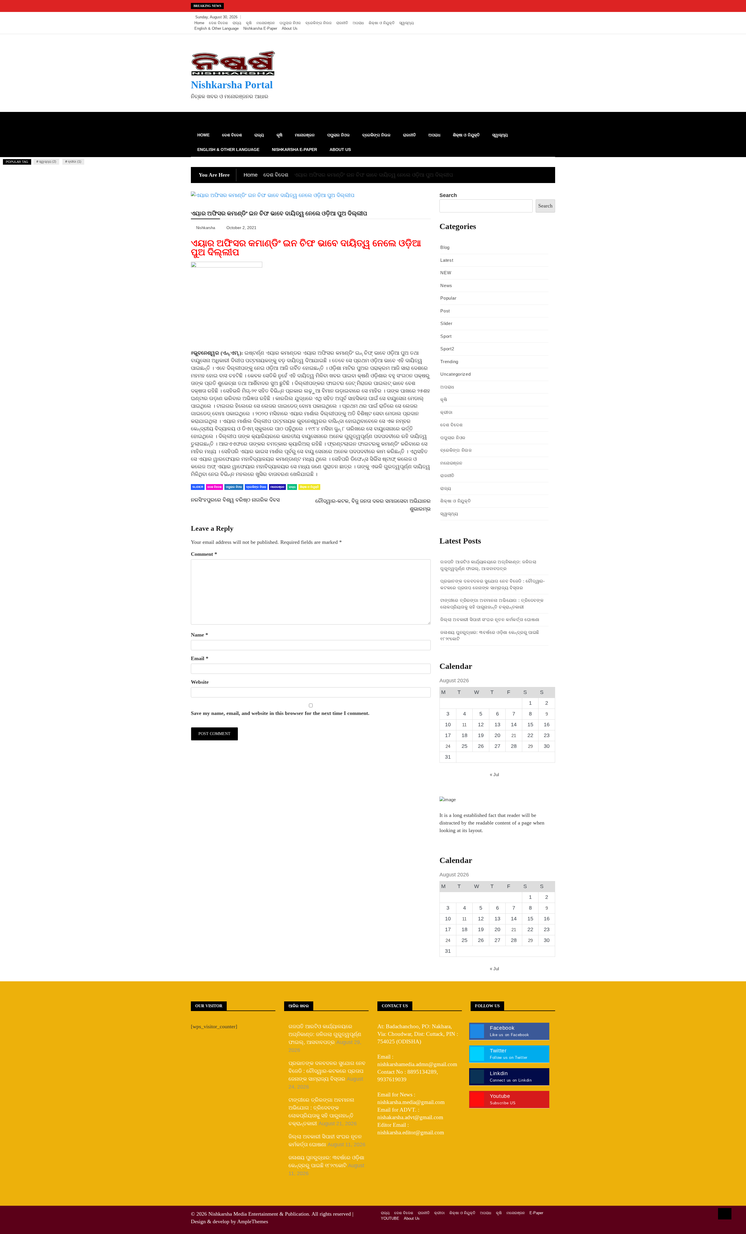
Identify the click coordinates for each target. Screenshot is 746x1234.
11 (464, 724)
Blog (445, 247)
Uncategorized (455, 374)
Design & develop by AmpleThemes (229, 1221)
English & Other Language (216, 28)
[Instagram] (541, 17)
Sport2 (447, 348)
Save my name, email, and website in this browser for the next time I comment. (280, 713)
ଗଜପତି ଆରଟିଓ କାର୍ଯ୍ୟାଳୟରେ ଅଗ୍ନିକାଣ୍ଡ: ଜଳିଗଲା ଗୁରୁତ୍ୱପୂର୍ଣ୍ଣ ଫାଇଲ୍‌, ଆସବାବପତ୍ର (324, 1034)
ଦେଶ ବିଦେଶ (218, 23)
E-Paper (536, 1213)
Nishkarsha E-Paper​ (260, 28)
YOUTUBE (390, 1218)
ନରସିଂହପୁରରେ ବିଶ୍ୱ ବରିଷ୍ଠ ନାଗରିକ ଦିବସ (236, 500)
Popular (448, 298)
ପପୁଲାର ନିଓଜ (290, 23)
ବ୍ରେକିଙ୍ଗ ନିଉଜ (318, 23)
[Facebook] (523, 17)
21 (513, 735)
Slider (197, 486)
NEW (445, 272)
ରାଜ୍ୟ (237, 23)
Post (445, 310)
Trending (449, 361)
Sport (446, 336)
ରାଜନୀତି (342, 23)
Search (448, 195)
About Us (290, 28)
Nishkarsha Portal (232, 85)
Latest (446, 260)
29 (530, 746)
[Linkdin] (549, 17)
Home (199, 23)
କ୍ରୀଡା (446, 412)
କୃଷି (249, 23)
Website (200, 682)
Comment (204, 554)
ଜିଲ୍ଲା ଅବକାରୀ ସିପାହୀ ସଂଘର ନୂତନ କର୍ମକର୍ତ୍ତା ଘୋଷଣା (489, 619)
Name (199, 635)
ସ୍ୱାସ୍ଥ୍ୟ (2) (47, 161)
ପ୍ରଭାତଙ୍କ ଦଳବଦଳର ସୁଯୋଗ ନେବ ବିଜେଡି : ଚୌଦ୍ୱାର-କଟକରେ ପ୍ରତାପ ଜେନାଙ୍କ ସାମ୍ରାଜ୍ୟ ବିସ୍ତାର (326, 1071)
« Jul (494, 774)
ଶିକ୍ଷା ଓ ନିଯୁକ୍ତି (382, 23)
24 (448, 746)
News (446, 285)
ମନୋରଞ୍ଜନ (265, 23)
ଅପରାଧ (358, 23)
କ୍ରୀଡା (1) (74, 161)
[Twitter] (532, 17)
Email (199, 658)
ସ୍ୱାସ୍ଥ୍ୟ (406, 23)
